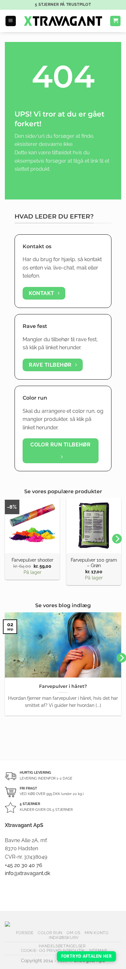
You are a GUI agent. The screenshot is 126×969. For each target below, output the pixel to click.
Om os (73, 932)
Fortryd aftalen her (86, 956)
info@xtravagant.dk (27, 873)
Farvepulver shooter (32, 560)
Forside (25, 932)
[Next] (117, 538)
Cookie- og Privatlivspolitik (53, 950)
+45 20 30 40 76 (23, 865)
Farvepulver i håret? (63, 686)
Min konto (97, 932)
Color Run (50, 932)
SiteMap (98, 950)
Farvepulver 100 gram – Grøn (94, 562)
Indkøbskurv (64, 937)
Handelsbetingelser (62, 946)
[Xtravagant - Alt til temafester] (63, 21)
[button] (10, 21)
